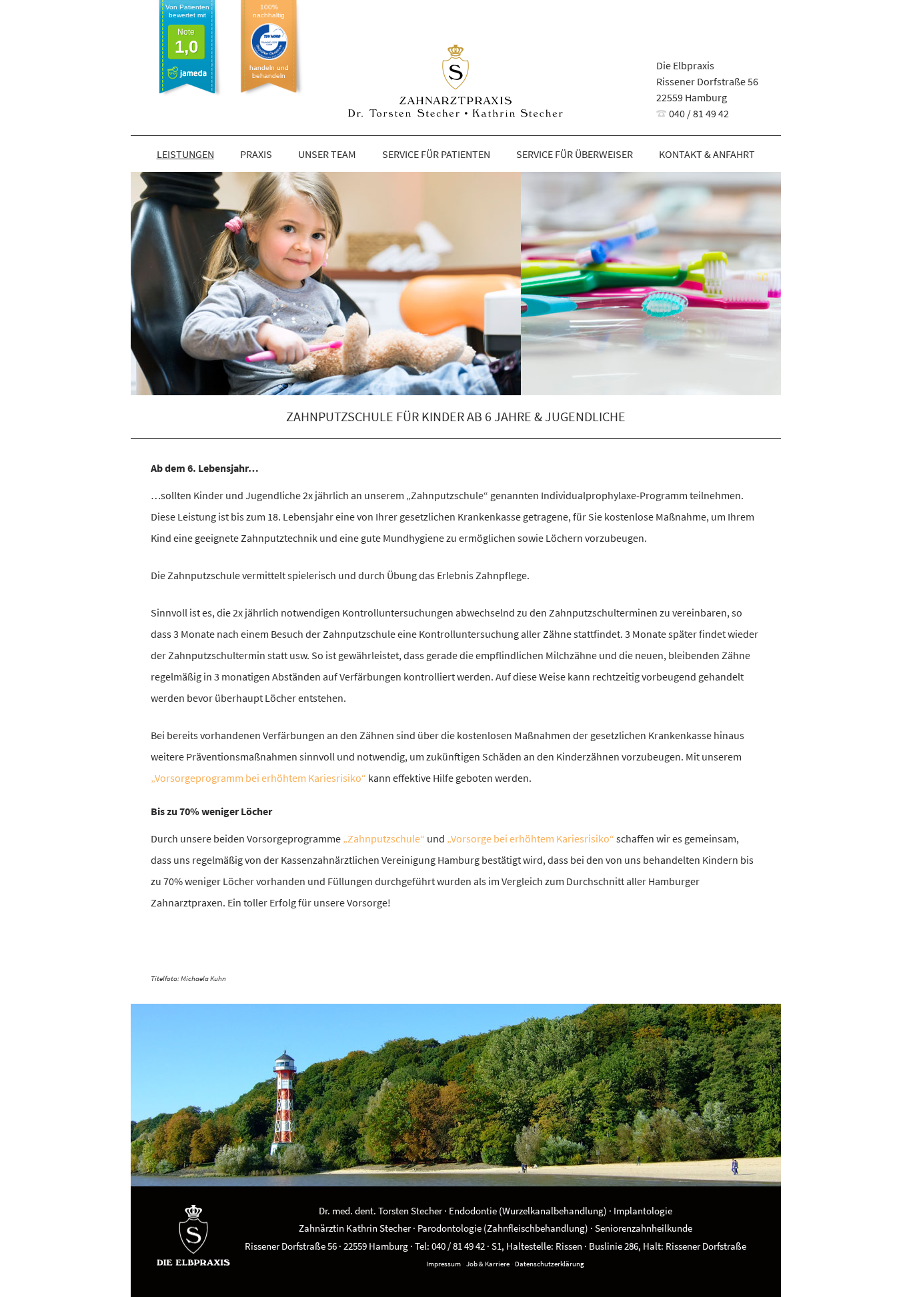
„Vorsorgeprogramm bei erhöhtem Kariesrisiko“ (259, 777)
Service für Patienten (436, 154)
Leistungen (185, 154)
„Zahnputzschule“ (384, 838)
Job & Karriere (488, 1263)
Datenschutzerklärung (549, 1263)
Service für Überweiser (574, 154)
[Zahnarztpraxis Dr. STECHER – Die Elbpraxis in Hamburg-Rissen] (456, 83)
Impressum (443, 1263)
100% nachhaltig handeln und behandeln (269, 41)
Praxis (256, 154)
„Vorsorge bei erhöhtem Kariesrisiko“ (530, 838)
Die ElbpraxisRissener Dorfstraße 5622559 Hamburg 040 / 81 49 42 (707, 89)
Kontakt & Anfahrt (707, 154)
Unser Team (327, 154)
